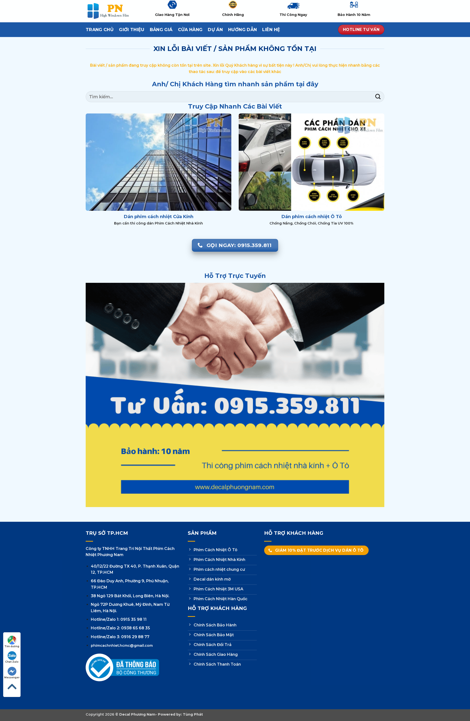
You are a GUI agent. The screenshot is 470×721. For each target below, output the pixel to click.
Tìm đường (11, 646)
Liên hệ (271, 29)
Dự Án (215, 29)
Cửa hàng (190, 29)
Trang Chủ (100, 29)
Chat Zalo (12, 661)
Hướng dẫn (242, 29)
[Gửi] (377, 96)
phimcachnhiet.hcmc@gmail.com (122, 645)
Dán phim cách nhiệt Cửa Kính (158, 216)
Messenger (12, 677)
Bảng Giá (161, 29)
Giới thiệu (131, 29)
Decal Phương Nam (137, 714)
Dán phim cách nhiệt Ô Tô (312, 216)
